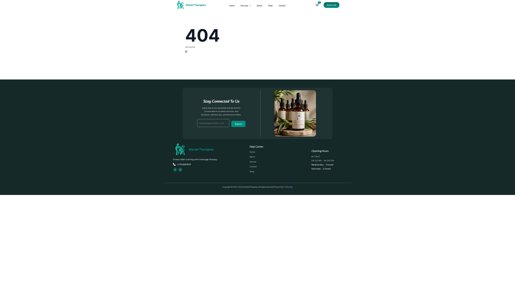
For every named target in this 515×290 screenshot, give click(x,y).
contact (282, 5)
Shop (270, 5)
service (253, 161)
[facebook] (175, 170)
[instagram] (180, 170)
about (259, 5)
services (244, 5)
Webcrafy (289, 187)
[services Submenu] (250, 5)
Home (231, 5)
